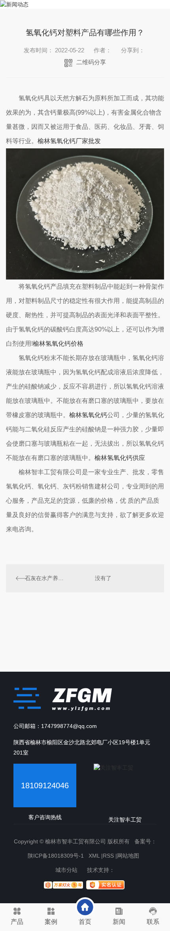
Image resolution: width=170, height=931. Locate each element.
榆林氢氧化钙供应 (119, 457)
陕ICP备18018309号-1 (56, 855)
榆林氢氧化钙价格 (58, 343)
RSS (108, 855)
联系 (153, 921)
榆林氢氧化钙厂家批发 (69, 141)
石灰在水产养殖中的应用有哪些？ (45, 578)
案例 (51, 921)
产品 (17, 921)
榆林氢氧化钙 (88, 415)
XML (94, 855)
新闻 (119, 921)
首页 (85, 921)
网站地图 (128, 855)
